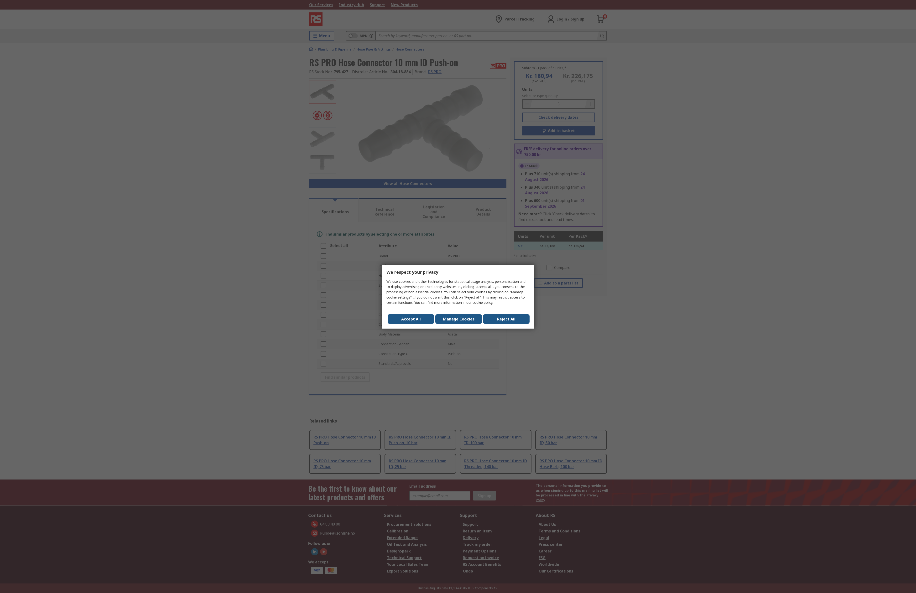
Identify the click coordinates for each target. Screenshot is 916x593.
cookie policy (482, 302)
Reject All (506, 319)
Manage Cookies (458, 319)
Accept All (411, 319)
